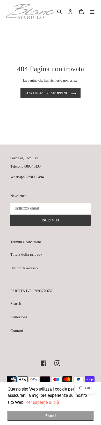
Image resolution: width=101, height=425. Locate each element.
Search (15, 303)
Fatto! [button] (50, 416)
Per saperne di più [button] (42, 402)
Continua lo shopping (47, 93)
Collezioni (18, 317)
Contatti (16, 331)
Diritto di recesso (24, 268)
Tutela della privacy (26, 254)
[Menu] (92, 11)
